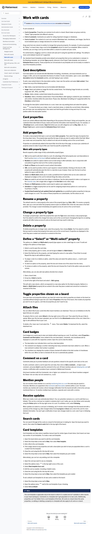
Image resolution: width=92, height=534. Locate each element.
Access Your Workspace (9, 35)
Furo (45, 529)
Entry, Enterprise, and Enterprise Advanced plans (43, 23)
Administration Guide (7, 27)
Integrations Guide (6, 84)
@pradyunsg (40, 529)
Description (61, 386)
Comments (51, 386)
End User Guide (5, 33)
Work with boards (9, 54)
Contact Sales (84, 7)
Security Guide (5, 30)
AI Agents (5, 79)
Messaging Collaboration (9, 38)
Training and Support (7, 87)
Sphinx (33, 529)
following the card (82, 367)
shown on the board (39, 158)
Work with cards (8, 57)
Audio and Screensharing (9, 44)
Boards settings (8, 76)
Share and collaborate (10, 70)
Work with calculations (10, 67)
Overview (3, 18)
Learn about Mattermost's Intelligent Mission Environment (45, 2)
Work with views (8, 60)
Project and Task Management (7, 47)
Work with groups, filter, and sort (11, 63)
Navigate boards (8, 51)
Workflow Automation (9, 41)
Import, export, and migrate (11, 73)
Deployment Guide (6, 24)
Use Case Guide (5, 21)
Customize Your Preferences (10, 82)
